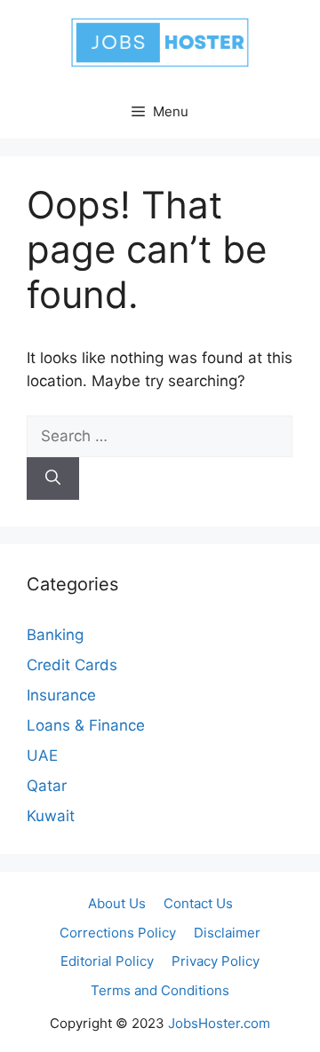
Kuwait (51, 816)
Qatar (47, 786)
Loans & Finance (86, 725)
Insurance (61, 695)
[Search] (53, 478)
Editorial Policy (107, 961)
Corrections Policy (118, 932)
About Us (117, 903)
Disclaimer (227, 932)
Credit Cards (72, 665)
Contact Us (198, 903)
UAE (42, 755)
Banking (55, 635)
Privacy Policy (216, 961)
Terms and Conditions (160, 990)
